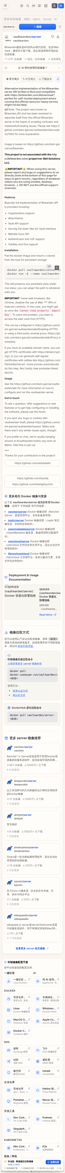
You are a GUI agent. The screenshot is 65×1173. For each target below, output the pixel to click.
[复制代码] (57, 268)
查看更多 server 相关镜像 (30, 948)
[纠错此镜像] (57, 36)
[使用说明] (60, 27)
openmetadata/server (21, 528)
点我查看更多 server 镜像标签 (25, 663)
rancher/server (17, 511)
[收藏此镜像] (52, 36)
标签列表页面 (25, 646)
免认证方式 (19, 695)
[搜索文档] (28, 5)
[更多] (45, 5)
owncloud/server (18, 541)
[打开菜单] (5, 5)
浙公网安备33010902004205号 (43, 1171)
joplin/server (16, 520)
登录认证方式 (20, 690)
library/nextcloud (18, 553)
